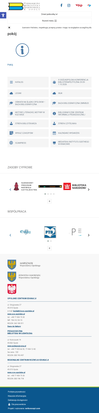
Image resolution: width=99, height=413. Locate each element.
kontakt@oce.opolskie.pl (23, 311)
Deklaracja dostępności (17, 400)
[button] (3, 15)
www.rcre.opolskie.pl (16, 372)
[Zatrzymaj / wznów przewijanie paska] (9, 27)
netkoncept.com (32, 408)
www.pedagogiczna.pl (16, 346)
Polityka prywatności (16, 392)
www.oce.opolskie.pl (16, 314)
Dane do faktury (14, 326)
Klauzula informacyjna (17, 396)
